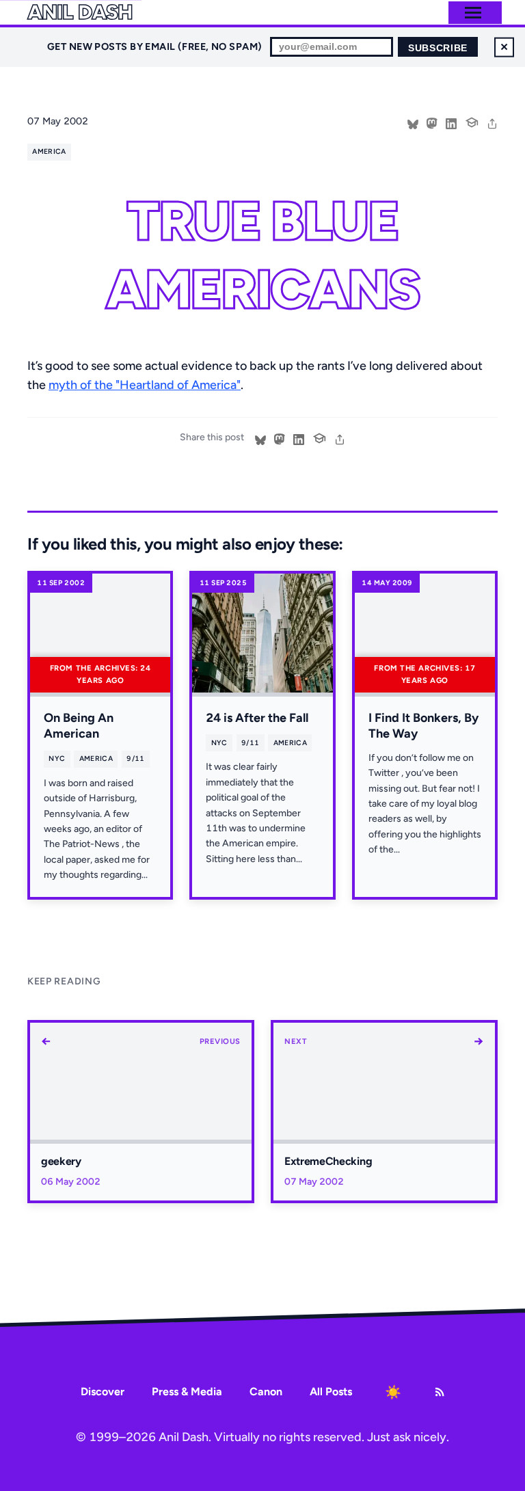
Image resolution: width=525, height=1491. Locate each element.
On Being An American (78, 725)
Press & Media (187, 1391)
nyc (57, 758)
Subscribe (438, 48)
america (49, 151)
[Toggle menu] (473, 12)
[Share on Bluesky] (412, 122)
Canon (266, 1391)
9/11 (135, 758)
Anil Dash (79, 12)
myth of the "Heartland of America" (145, 384)
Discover (102, 1391)
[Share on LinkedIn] (451, 122)
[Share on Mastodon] (432, 122)
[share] (492, 122)
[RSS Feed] (439, 1391)
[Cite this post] (472, 121)
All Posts (331, 1391)
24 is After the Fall (257, 717)
